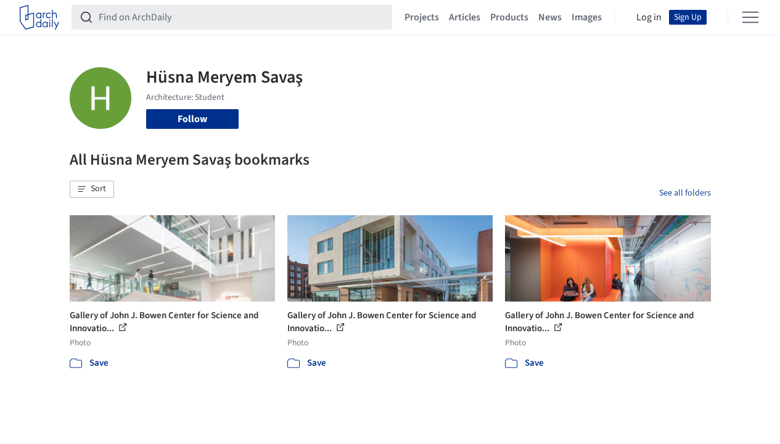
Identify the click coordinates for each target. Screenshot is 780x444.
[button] (92, 189)
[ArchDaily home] (39, 17)
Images (587, 17)
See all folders (685, 193)
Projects (421, 17)
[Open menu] (750, 17)
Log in (649, 17)
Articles (464, 17)
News (550, 17)
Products (509, 17)
